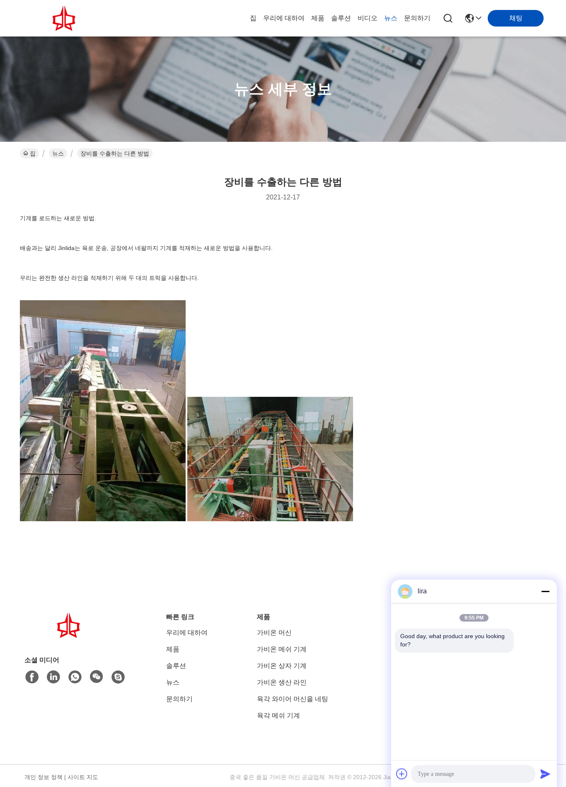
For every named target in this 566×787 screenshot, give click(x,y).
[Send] (545, 774)
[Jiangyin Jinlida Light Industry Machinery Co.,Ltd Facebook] (31, 677)
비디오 (367, 18)
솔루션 (341, 18)
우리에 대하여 (284, 18)
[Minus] (545, 591)
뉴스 (390, 18)
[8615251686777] (75, 677)
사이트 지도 (83, 777)
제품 (317, 18)
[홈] (70, 635)
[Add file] (402, 774)
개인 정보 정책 (43, 777)
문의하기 (417, 18)
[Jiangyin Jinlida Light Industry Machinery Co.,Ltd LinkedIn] (53, 677)
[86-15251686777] (118, 677)
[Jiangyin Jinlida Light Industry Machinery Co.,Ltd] (65, 18)
